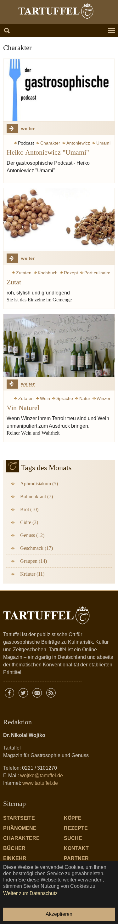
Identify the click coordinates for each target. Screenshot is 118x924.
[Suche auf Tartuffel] (7, 31)
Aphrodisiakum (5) (39, 483)
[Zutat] (59, 219)
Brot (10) (29, 509)
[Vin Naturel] (59, 345)
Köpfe (72, 818)
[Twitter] (23, 693)
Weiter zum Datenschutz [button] (30, 893)
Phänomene (20, 828)
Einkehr (14, 858)
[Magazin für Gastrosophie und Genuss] (55, 11)
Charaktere (21, 838)
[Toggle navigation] (111, 30)
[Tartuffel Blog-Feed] (51, 693)
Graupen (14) (33, 561)
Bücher (14, 848)
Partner (76, 858)
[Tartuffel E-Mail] (37, 693)
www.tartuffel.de (40, 783)
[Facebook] (9, 693)
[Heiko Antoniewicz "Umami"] (59, 90)
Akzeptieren (59, 914)
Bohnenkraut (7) (36, 496)
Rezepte (76, 828)
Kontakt (76, 848)
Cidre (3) (29, 522)
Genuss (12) (32, 535)
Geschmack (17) (36, 548)
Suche (73, 838)
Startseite (19, 818)
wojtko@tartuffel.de (41, 775)
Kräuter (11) (32, 574)
